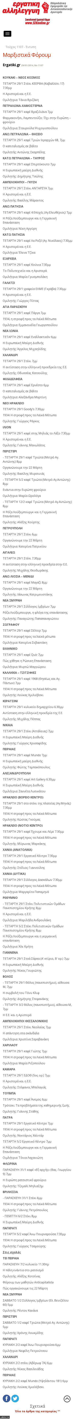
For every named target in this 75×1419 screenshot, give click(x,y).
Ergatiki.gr (11, 64)
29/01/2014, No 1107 (32, 65)
